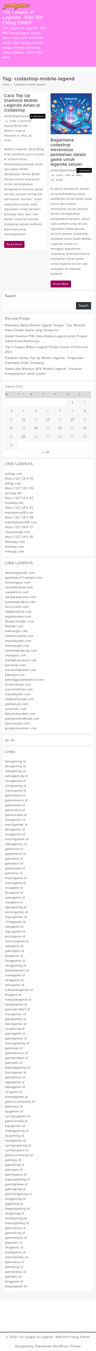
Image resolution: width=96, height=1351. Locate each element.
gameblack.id (15, 1077)
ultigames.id (14, 1247)
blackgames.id (16, 1024)
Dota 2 (14, 121)
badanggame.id (16, 1096)
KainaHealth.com (18, 694)
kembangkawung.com (21, 650)
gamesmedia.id (16, 1121)
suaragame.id (15, 975)
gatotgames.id (15, 1019)
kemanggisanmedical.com (24, 679)
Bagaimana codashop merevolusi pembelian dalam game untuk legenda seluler (68, 152)
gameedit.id (13, 1062)
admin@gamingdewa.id (21, 116)
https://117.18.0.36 (19, 478)
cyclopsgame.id (16, 1150)
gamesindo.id (15, 805)
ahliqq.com (13, 483)
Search (10, 296)
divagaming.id (15, 766)
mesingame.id (15, 883)
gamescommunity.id (20, 1101)
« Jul (46, 452)
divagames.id (15, 829)
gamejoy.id (13, 1160)
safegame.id (14, 946)
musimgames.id (16, 839)
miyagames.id (15, 1014)
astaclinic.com (16, 709)
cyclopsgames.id (17, 1116)
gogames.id (13, 1242)
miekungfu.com (16, 631)
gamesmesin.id (16, 800)
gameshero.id (15, 795)
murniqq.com (14, 546)
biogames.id (14, 956)
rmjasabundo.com (18, 641)
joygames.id (14, 1111)
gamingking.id (15, 1189)
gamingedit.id (15, 1033)
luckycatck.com (17, 606)
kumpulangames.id (19, 990)
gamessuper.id (16, 815)
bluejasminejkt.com (19, 621)
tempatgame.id (16, 1004)
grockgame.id (15, 936)
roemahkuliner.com (19, 587)
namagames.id (16, 844)
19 (36, 428)
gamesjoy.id (14, 1106)
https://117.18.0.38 (19, 517)
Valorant (10, 135)
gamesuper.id (15, 868)
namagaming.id (16, 776)
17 (11, 428)
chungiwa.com (15, 655)
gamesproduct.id (17, 1009)
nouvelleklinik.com (19, 689)
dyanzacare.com (17, 723)
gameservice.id (16, 1053)
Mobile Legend (14, 130)
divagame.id (14, 892)
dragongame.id (16, 1286)
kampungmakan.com (20, 602)
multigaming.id (16, 1218)
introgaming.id (15, 965)
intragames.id (15, 960)
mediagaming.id (16, 1131)
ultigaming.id (14, 1213)
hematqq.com (15, 541)
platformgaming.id (18, 1194)
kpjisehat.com (15, 665)
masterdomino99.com (21, 522)
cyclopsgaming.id (18, 1145)
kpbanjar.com (15, 675)
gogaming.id (14, 1203)
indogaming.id (15, 771)
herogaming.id (15, 761)
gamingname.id (16, 1184)
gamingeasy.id (15, 1174)
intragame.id (14, 980)
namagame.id (15, 897)
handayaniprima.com (20, 597)
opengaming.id (16, 907)
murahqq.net (14, 503)
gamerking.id (14, 1165)
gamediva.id (14, 863)
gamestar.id (13, 873)
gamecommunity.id (19, 1155)
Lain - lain (63, 175)
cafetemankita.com (19, 636)
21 (60, 428)
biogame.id (13, 994)
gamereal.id (13, 1048)
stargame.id (14, 902)
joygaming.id (14, 1135)
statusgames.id (16, 1257)
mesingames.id (16, 824)
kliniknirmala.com (18, 684)
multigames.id (15, 1252)
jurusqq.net (13, 493)
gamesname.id (16, 1237)
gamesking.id (15, 1233)
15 (72, 419)
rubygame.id (14, 926)
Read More (14, 245)
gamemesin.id (15, 853)
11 (23, 419)
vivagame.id (14, 887)
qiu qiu (10, 740)
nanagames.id (15, 1140)
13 (48, 419)
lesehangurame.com (20, 572)
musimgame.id (16, 878)
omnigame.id (14, 985)
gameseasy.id (15, 1228)
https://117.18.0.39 (19, 488)
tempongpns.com (18, 582)
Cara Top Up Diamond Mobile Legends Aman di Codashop (22, 102)
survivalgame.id (17, 941)
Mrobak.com (14, 626)
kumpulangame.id (18, 999)
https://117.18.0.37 (19, 527)
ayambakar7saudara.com (23, 577)
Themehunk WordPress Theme (58, 1346)
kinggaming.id (15, 1199)
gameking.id (14, 1267)
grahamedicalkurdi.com (22, 718)
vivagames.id (15, 834)
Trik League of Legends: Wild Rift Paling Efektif (22, 17)
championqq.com (17, 532)
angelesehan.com (18, 616)
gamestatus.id (15, 1271)
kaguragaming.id (17, 1179)
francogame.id (15, 1072)
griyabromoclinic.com (21, 728)
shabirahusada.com (19, 699)
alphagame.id (15, 1087)
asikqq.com (13, 473)
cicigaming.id (15, 1028)
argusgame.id (15, 931)
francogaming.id (17, 1043)
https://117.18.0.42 (19, 498)
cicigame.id (13, 1092)
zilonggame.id (15, 922)
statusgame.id (15, 790)
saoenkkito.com (17, 592)
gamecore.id (14, 849)
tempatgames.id (17, 970)
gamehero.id (14, 858)
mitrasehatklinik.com (20, 670)
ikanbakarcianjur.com (21, 660)
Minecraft (20, 126)
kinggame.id (14, 1281)
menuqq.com (14, 551)
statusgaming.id (17, 1223)
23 (84, 428)
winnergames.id (16, 912)
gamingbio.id (14, 951)
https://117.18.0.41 (19, 507)
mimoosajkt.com (17, 645)
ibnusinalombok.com (20, 713)
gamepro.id (13, 1276)
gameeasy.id (14, 1262)
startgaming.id (15, 785)
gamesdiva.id (15, 810)
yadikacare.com (17, 704)
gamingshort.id (16, 1038)
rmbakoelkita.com (18, 611)
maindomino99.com (19, 512)
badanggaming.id (17, 1067)
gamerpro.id (14, 1169)
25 (23, 436)
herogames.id (15, 819)
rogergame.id (14, 1082)
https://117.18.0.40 (19, 537)
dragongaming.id (17, 1208)
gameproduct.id (16, 1058)
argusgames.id (16, 917)
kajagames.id (15, 1126)
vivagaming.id (15, 781)
